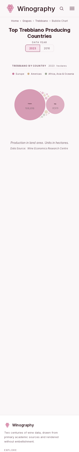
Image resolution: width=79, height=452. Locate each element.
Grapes (27, 20)
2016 (47, 48)
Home (15, 20)
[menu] (72, 8)
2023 (32, 48)
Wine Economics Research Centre (47, 148)
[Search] (61, 8)
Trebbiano (41, 20)
